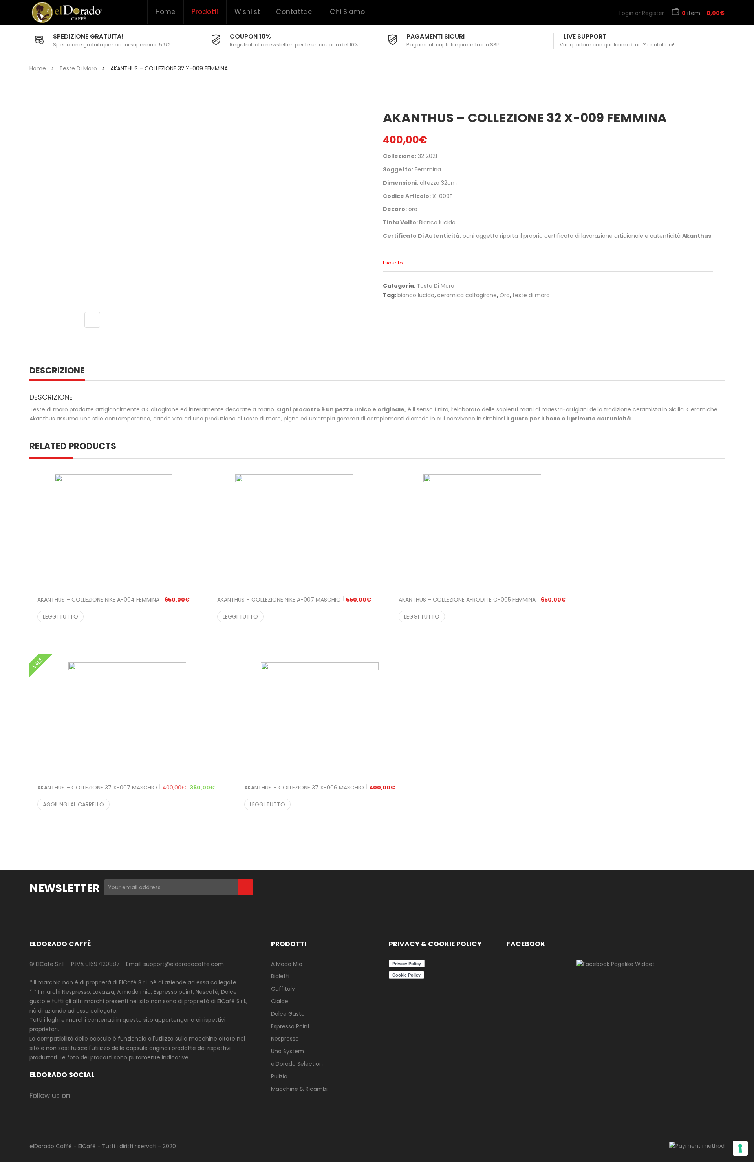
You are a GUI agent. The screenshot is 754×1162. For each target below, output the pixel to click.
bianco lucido (415, 295)
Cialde (279, 1001)
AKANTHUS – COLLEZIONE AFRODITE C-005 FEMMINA (482, 600)
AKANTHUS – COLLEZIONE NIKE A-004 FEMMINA (113, 600)
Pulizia (279, 1076)
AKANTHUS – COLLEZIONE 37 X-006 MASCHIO (319, 787)
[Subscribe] (245, 887)
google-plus (128, 1095)
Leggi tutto (60, 616)
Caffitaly (283, 989)
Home (166, 12)
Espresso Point (290, 1026)
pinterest (143, 1095)
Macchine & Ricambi (299, 1089)
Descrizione (57, 370)
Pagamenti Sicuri (435, 36)
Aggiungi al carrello (73, 804)
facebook (82, 1095)
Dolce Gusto (288, 1014)
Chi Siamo (347, 12)
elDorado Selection (297, 1064)
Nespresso (285, 1039)
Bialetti (280, 976)
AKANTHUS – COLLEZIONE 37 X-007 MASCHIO (126, 787)
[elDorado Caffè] (66, 12)
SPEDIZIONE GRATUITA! (88, 36)
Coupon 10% (250, 36)
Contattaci (295, 12)
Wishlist (247, 12)
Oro (505, 295)
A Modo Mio (286, 964)
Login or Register (641, 13)
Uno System (287, 1051)
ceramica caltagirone (467, 295)
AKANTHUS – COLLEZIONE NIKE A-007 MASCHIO (294, 600)
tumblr (174, 1095)
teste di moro (531, 295)
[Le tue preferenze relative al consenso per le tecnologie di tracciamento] (740, 1148)
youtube (159, 1095)
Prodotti (205, 12)
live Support (585, 36)
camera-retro (97, 1095)
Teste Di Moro (78, 68)
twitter (113, 1095)
